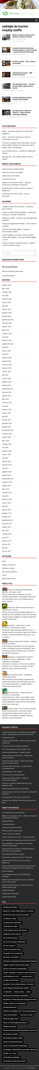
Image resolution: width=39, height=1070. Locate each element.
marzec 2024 (6, 351)
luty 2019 (5, 468)
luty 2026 (5, 306)
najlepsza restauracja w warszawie (16, 996)
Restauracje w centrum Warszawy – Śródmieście (17, 857)
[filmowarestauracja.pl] (19, 8)
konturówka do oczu (11, 976)
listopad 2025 (6, 316)
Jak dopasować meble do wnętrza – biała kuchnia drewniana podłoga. (21, 112)
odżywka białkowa (10, 1007)
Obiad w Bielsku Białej (9, 897)
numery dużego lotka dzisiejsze (14, 1003)
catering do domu (9, 919)
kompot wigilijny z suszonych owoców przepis (20, 973)
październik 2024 (7, 344)
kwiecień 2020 (7, 451)
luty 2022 (5, 375)
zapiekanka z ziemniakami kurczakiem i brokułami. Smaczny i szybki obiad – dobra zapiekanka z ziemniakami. (17, 659)
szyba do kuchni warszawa (12, 1042)
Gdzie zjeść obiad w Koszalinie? (12, 172)
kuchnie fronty (27, 976)
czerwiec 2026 (7, 292)
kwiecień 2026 (7, 299)
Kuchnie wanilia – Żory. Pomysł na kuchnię (23, 62)
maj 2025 (5, 337)
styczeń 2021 (6, 420)
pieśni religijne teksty (11, 1019)
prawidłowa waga (9, 1026)
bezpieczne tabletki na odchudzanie (16, 915)
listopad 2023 (6, 361)
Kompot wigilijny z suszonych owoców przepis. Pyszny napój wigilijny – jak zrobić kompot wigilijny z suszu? (19, 237)
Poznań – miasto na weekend (11, 834)
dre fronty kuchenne (11, 957)
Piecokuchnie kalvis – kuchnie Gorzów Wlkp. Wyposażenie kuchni (23, 86)
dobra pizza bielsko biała (12, 949)
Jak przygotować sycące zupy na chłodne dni (16, 797)
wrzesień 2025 (7, 323)
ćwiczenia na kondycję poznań (14, 1061)
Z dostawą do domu (9, 179)
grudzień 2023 (7, 358)
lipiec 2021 (5, 399)
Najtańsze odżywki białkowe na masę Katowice (20, 999)
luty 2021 (5, 416)
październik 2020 (7, 430)
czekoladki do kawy (10, 926)
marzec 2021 (6, 413)
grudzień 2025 (7, 313)
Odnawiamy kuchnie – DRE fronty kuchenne (22, 74)
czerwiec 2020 (7, 444)
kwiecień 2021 (7, 409)
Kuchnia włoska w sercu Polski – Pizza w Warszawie (18, 837)
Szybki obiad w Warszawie (11, 176)
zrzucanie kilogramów (11, 1057)
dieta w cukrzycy (9, 946)
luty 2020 (5, 458)
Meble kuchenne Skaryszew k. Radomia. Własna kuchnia (23, 36)
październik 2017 (7, 520)
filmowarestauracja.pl (18, 41)
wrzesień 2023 (7, 365)
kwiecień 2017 (7, 541)
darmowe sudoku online (12, 934)
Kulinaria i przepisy (8, 568)
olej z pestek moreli (10, 1015)
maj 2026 (5, 295)
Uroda (4, 575)
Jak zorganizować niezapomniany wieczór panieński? (19, 840)
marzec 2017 (6, 544)
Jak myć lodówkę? (7, 871)
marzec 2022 (6, 371)
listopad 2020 (6, 427)
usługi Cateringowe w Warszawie (15, 1046)
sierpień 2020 (6, 437)
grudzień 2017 (7, 513)
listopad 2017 (6, 517)
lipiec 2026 (5, 288)
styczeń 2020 (6, 461)
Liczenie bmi (7, 992)
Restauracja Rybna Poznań (12, 1038)
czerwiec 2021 (7, 403)
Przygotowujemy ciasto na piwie (12, 771)
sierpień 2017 (6, 527)
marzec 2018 (6, 503)
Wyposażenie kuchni (9, 579)
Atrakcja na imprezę (8, 890)
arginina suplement (10, 907)
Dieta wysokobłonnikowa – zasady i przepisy (16, 752)
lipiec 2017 (5, 530)
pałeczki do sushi (26, 1015)
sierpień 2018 (6, 486)
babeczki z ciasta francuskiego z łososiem (18, 911)
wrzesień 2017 (7, 524)
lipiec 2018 (5, 489)
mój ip (29, 992)
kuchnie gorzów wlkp (11, 980)
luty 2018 (5, 506)
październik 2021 (7, 389)
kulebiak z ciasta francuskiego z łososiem (18, 984)
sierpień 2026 (6, 285)
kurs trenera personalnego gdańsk (16, 988)
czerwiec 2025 (7, 333)
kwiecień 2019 (7, 465)
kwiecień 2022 (7, 368)
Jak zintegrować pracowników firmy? (13, 812)
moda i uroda (19, 992)
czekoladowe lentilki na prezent (15, 930)
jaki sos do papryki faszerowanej (15, 969)
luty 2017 (5, 548)
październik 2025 (7, 320)
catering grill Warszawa (12, 923)
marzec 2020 (6, 454)
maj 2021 (5, 406)
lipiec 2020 (5, 441)
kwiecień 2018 (7, 499)
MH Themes (31, 1068)
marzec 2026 (6, 302)
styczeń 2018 (6, 510)
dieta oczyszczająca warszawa (14, 942)
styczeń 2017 (6, 551)
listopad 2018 (6, 475)
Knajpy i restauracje (8, 565)
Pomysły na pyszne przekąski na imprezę (15, 746)
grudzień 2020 (7, 423)
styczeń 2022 (6, 378)
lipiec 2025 (5, 330)
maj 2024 (5, 347)
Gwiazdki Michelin (7, 821)
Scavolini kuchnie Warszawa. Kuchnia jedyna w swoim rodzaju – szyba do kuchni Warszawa (24, 50)
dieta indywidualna (10, 938)
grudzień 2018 (7, 472)
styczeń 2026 (6, 309)
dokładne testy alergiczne (13, 953)
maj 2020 (5, 447)
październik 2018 (7, 479)
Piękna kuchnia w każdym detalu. (13, 169)
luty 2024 (5, 354)
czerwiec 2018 (7, 492)
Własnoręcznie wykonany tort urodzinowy (15, 789)
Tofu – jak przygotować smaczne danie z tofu (16, 749)
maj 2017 (5, 537)
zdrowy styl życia (9, 1053)
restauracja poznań (10, 1034)
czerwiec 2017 (7, 534)
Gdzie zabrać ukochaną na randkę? (13, 854)
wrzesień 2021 (7, 392)
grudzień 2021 (7, 382)
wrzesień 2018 (7, 482)
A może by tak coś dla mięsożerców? (13, 775)
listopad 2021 (6, 385)
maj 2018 (5, 496)
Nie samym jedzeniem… (10, 572)
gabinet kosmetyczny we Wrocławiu (16, 965)
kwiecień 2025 (7, 340)
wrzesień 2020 (7, 434)
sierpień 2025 (6, 327)
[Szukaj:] (19, 253)
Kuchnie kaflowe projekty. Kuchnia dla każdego (22, 98)
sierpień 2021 (6, 396)
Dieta (4, 561)
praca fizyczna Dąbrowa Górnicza (15, 1023)
